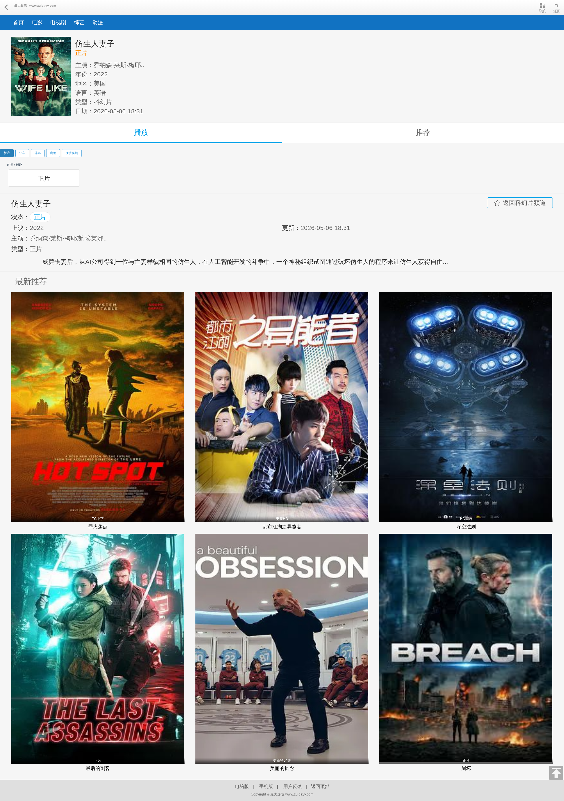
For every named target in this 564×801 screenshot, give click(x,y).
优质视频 (71, 153)
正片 (44, 178)
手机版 (266, 786)
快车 (22, 153)
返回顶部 (320, 786)
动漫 (98, 22)
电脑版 (242, 786)
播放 (141, 132)
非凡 (38, 153)
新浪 (7, 153)
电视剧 (58, 22)
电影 (37, 22)
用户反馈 (292, 786)
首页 (18, 22)
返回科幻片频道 (524, 202)
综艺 (79, 22)
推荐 (423, 132)
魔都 (53, 153)
